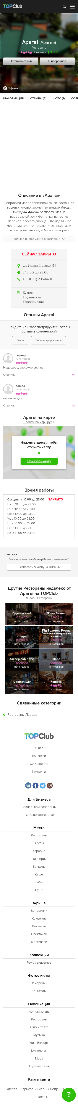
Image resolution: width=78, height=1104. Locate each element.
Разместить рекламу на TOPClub (39, 567)
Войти (20, 340)
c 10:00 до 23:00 (36, 272)
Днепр (53, 1089)
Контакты (39, 771)
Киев (41, 1089)
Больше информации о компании (36, 239)
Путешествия (39, 1066)
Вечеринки (39, 910)
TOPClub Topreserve (39, 814)
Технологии (39, 1050)
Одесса (11, 1089)
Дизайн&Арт (39, 1043)
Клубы (39, 843)
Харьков (27, 1089)
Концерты (39, 918)
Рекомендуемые (39, 962)
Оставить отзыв (21, 61)
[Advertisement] (39, 134)
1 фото (13, 88)
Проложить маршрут (37, 422)
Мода (39, 1058)
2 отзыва (40, 52)
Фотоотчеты (39, 975)
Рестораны (39, 47)
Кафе (39, 874)
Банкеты (39, 866)
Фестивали (39, 942)
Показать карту (39, 461)
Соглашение (39, 763)
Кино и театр (39, 1027)
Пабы (39, 882)
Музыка (39, 1035)
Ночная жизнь (39, 1011)
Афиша (39, 903)
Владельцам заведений (39, 807)
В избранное (57, 61)
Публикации (39, 1004)
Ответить (9, 374)
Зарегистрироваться (49, 340)
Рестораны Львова (22, 714)
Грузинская (32, 297)
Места (39, 828)
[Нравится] (73, 374)
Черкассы (39, 1097)
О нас (39, 748)
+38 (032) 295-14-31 (37, 279)
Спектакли (39, 934)
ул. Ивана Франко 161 (39, 265)
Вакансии (39, 756)
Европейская (33, 302)
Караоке (39, 851)
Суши (39, 890)
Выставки (39, 926)
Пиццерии (39, 858)
